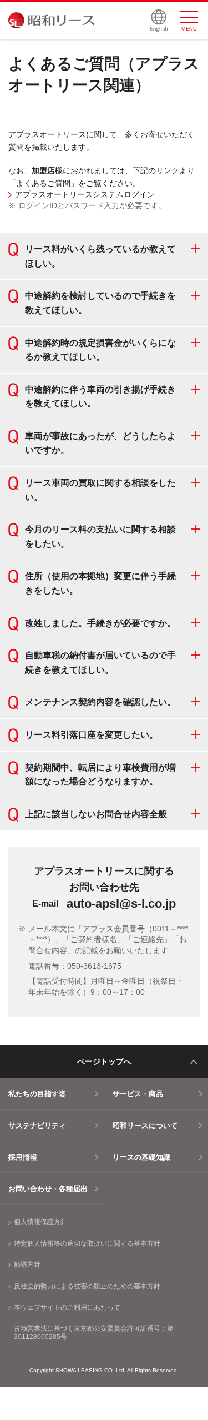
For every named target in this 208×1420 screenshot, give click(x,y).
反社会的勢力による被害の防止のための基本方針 (87, 1286)
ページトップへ (104, 1061)
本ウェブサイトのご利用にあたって (67, 1307)
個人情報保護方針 (40, 1222)
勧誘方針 (27, 1264)
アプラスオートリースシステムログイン (85, 194)
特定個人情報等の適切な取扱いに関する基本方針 (87, 1243)
